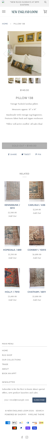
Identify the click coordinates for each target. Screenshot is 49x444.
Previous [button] (6, 53)
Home (5, 24)
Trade (5, 364)
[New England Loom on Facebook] (22, 438)
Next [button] (42, 53)
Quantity (25, 131)
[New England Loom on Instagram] (26, 438)
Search (40, 411)
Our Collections (11, 360)
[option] (24, 53)
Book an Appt (9, 373)
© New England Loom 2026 (19, 411)
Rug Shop (7, 355)
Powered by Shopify (15, 414)
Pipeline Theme (36, 414)
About (5, 369)
